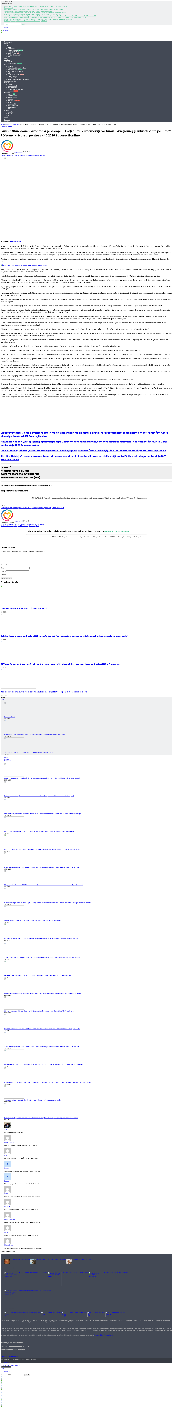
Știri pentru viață (18, 152)
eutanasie (10, 84)
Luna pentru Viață (7, 508)
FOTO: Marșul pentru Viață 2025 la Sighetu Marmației (23, 608)
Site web (3, 574)
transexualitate (12, 107)
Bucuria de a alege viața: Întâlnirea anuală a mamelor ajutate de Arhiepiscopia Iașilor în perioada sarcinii (41, 938)
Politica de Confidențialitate (9, 1356)
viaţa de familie (12, 78)
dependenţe (7, 110)
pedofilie (10, 99)
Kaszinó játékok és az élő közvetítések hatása (76, 1272)
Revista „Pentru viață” (14, 55)
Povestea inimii (8, 8)
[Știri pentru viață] (6, 30)
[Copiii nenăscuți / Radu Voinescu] (7, 1264)
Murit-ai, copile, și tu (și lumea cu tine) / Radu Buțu (51, 1259)
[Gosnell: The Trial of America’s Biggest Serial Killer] (7, 1316)
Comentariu (4, 565)
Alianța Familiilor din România (17, 68)
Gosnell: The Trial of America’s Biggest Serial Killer (26, 1312)
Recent (6, 757)
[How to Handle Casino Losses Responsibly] (95, 1285)
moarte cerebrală (12, 86)
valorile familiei (12, 76)
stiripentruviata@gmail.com (116, 531)
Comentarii (7, 761)
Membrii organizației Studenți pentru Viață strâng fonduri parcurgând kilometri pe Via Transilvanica (39, 831)
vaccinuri (13, 91)
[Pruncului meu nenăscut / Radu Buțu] (69, 1264)
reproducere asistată (13, 87)
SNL (5, 1155)
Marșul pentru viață (39, 508)
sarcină (6, 45)
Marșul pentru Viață (13, 52)
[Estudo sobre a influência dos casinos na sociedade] (11, 1285)
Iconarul (6, 1181)
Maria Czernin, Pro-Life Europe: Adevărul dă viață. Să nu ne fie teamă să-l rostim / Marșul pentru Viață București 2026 (38, 19)
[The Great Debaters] (90, 1316)
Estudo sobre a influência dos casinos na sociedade (33, 1272)
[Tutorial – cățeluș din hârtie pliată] (64, 1316)
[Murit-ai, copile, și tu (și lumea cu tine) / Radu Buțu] (33, 1264)
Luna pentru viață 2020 (22, 508)
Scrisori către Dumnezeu (55, 1312)
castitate (11, 94)
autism (10, 61)
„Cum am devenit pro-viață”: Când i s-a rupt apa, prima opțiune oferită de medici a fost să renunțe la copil (42, 778)
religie (9, 73)
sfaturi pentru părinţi (16, 74)
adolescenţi (11, 66)
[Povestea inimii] (14, 715)
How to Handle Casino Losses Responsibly (116, 1272)
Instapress (7, 1206)
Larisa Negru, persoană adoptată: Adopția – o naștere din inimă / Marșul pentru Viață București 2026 (32, 14)
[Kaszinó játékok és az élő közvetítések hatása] (55, 1285)
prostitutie (11, 102)
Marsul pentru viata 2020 (55, 508)
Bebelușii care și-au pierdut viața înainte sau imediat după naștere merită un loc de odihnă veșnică (39, 796)
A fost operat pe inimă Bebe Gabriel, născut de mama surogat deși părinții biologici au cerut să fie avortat (41, 867)
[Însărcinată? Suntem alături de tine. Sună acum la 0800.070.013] (24, 265)
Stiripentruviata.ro (15, 241)
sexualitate (7, 92)
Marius (6, 1193)
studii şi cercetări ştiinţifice (15, 89)
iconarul (6, 1168)
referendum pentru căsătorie (16, 71)
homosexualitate (12, 97)
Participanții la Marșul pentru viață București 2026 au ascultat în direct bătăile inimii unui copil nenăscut (33, 9)
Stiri (5, 1129)
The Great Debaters (100, 1312)
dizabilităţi (7, 60)
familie (6, 65)
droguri (10, 113)
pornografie (14, 100)
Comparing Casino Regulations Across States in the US (35, 1290)
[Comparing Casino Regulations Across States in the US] (11, 1303)
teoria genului (12, 104)
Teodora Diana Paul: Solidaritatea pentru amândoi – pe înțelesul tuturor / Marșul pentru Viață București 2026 (35, 12)
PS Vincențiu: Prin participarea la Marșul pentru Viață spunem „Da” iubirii (25, 21)
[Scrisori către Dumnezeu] (43, 1316)
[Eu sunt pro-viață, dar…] (108, 1316)
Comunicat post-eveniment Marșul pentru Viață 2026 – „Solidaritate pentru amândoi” (28, 11)
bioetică (6, 82)
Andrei (6, 1232)
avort (9, 47)
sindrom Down (15, 63)
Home (2, 124)
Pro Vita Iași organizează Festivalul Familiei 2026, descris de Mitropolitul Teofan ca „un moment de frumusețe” (42, 814)
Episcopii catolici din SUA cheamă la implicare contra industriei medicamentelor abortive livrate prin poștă (42, 849)
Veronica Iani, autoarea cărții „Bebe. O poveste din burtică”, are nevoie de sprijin (32, 921)
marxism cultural (15, 69)
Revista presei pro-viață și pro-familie (18, 79)
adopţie (6, 58)
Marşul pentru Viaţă (14, 124)
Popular (6, 759)
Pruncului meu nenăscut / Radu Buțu (83, 1259)
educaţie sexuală (12, 95)
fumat (9, 115)
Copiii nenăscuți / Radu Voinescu (20, 1259)
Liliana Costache (9, 1142)
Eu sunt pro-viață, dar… (119, 1312)
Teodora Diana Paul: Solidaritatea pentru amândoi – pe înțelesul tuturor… (30, 752)
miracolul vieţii (13, 53)
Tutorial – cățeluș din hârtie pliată (78, 1312)
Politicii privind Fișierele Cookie (103, 1335)
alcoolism (10, 112)
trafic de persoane (13, 105)
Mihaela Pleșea (8, 1245)
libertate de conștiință (10, 81)
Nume (3, 568)
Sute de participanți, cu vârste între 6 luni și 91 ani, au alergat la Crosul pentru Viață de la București (44, 692)
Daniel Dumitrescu (9, 1219)
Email (3, 571)
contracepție (11, 48)
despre (6, 43)
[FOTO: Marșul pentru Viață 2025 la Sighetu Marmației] (18, 604)
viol (9, 56)
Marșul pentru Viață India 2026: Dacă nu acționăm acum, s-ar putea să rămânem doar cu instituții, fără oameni (35, 6)
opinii (6, 117)
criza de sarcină (15, 50)
